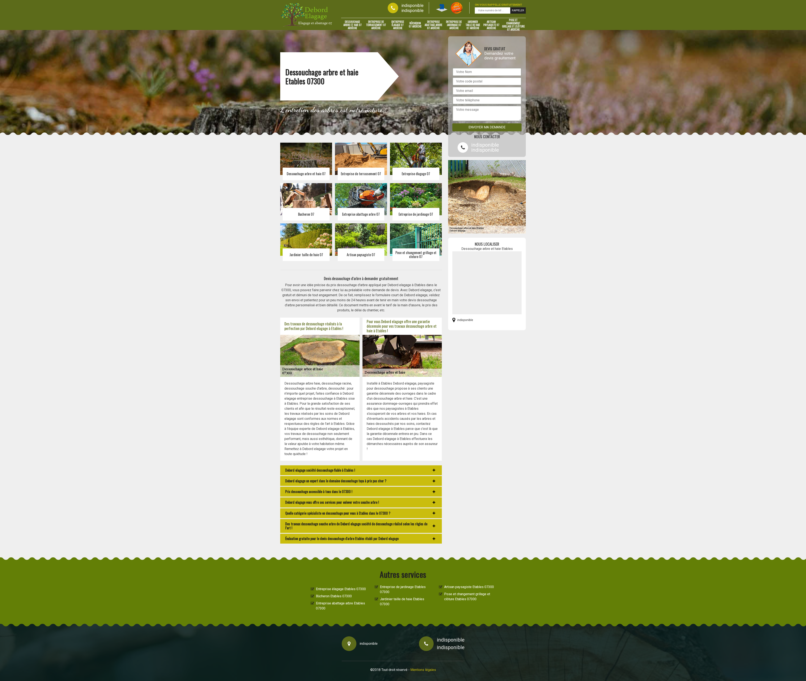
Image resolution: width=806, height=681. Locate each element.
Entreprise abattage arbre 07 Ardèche (433, 25)
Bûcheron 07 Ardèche (415, 24)
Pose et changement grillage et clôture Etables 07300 (467, 596)
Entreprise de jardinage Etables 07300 (403, 589)
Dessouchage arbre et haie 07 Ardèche (352, 25)
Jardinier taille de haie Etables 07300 (402, 601)
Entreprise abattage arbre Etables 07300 (340, 605)
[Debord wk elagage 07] (306, 15)
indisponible (412, 5)
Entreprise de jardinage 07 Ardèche (454, 25)
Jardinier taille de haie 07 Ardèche (473, 25)
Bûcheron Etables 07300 (334, 596)
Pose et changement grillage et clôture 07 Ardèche (513, 25)
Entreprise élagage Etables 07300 (341, 589)
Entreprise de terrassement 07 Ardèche (376, 25)
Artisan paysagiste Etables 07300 (469, 587)
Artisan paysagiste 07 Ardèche (491, 25)
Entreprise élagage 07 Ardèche (397, 25)
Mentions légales (423, 670)
